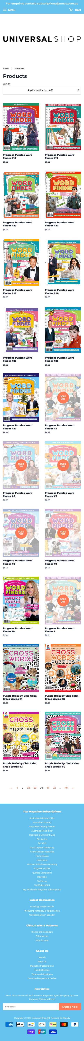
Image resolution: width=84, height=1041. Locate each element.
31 (47, 787)
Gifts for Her (42, 936)
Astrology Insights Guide (42, 906)
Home (6, 69)
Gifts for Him (42, 940)
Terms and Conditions (42, 974)
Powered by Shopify (60, 1018)
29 (35, 787)
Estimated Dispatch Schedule (42, 978)
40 (66, 787)
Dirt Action (42, 839)
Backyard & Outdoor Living (42, 835)
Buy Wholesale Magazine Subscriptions (42, 889)
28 (28, 787)
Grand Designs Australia (42, 851)
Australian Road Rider (42, 831)
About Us (42, 961)
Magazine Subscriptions (42, 966)
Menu (11, 10)
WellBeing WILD (42, 885)
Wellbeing (42, 881)
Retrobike (42, 877)
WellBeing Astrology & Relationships (42, 911)
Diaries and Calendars (42, 932)
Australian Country (42, 822)
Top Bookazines (42, 970)
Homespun (42, 860)
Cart (77, 10)
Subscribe (70, 1006)
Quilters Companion (42, 873)
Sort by (6, 84)
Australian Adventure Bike (42, 818)
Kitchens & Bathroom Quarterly (42, 864)
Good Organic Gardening (42, 847)
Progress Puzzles (42, 868)
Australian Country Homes (42, 826)
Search (42, 957)
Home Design (42, 856)
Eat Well (42, 843)
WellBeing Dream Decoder (42, 915)
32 (54, 787)
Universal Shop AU (41, 1018)
